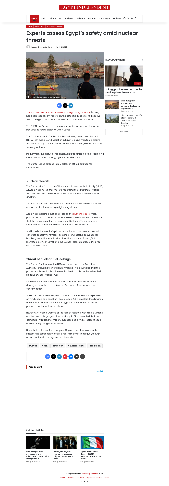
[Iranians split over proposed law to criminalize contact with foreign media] (38, 442)
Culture (92, 18)
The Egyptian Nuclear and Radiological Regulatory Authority (58, 112)
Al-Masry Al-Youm (90, 473)
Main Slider (39, 26)
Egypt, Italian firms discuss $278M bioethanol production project (91, 455)
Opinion (117, 18)
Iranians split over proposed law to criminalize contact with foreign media (37, 455)
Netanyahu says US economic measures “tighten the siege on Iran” (63, 455)
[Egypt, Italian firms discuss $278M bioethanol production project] (92, 442)
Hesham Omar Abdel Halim (41, 47)
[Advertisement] (65, 399)
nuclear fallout (77, 345)
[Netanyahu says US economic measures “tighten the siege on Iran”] (65, 442)
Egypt (34, 18)
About (62, 477)
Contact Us (80, 477)
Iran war (58, 345)
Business (69, 18)
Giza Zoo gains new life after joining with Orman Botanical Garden (131, 119)
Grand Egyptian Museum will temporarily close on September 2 (130, 105)
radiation (96, 345)
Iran (46, 345)
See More (124, 132)
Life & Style (104, 18)
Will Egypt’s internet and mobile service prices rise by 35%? (123, 91)
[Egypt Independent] (84, 7)
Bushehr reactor (81, 213)
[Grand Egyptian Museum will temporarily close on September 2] (112, 104)
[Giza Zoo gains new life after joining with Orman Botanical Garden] (112, 118)
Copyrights (90, 477)
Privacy (99, 477)
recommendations (55, 26)
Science (81, 18)
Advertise (70, 477)
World (43, 18)
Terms (106, 477)
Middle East (55, 18)
